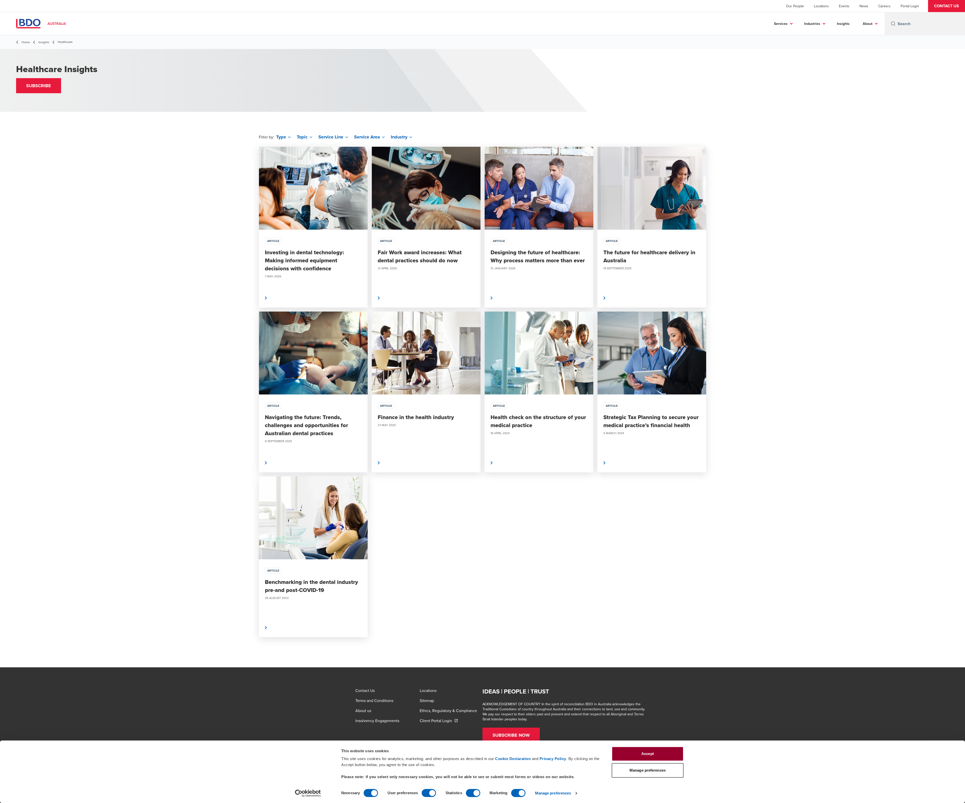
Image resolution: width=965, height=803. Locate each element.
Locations (821, 6)
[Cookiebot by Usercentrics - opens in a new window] (308, 793)
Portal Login (910, 6)
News (863, 6)
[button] (946, 6)
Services (781, 23)
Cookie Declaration (513, 759)
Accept (647, 753)
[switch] (429, 793)
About (868, 23)
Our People (795, 6)
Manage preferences (553, 793)
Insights (843, 23)
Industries (812, 23)
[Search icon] (893, 23)
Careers (884, 6)
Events (844, 6)
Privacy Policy (553, 759)
